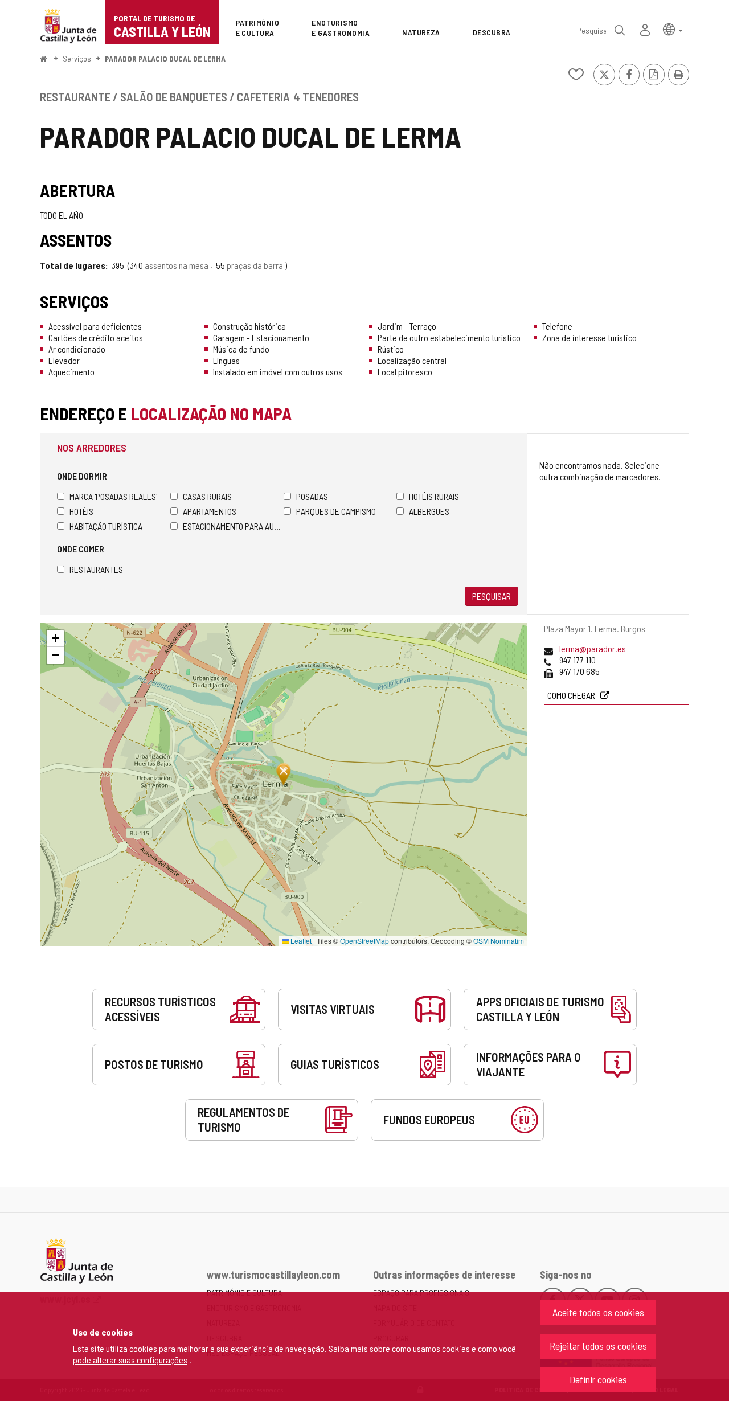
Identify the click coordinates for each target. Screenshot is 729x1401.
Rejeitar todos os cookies (598, 1345)
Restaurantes (96, 569)
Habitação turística (105, 526)
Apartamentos (209, 511)
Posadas (312, 496)
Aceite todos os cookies (598, 1312)
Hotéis (81, 511)
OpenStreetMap (364, 940)
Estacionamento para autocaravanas (233, 526)
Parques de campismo (336, 511)
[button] (673, 29)
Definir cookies (598, 1379)
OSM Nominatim (498, 940)
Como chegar (572, 695)
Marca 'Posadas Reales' (113, 496)
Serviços (77, 58)
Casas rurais (207, 496)
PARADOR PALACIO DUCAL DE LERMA (165, 58)
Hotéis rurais (434, 496)
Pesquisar (491, 596)
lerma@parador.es (592, 648)
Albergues (429, 511)
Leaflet (300, 940)
